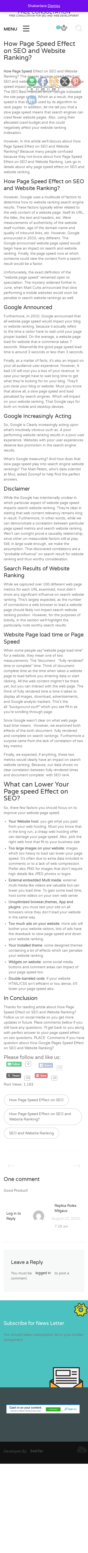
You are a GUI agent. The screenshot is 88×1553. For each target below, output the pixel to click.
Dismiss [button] (54, 6)
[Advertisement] (44, 1508)
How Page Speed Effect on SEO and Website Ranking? (40, 1117)
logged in (43, 1273)
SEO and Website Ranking (31, 1133)
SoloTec (36, 1451)
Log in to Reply (13, 1216)
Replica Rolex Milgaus (66, 1208)
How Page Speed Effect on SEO (36, 1100)
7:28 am (61, 1226)
